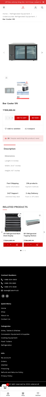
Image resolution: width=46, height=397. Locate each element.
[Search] (42, 7)
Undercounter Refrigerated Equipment (19, 17)
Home (5, 14)
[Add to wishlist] (19, 215)
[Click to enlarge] (6, 78)
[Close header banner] (43, 2)
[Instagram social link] (7, 296)
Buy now (35, 118)
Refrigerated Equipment (20, 14)
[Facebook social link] (3, 296)
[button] (12, 245)
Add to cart (22, 118)
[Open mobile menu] (4, 7)
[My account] (35, 7)
